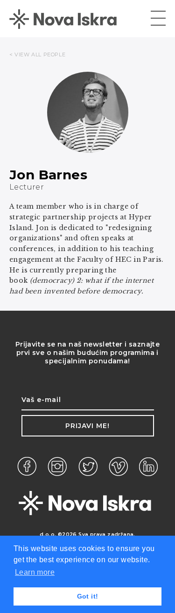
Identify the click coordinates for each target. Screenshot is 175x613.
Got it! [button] (87, 596)
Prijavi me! (87, 426)
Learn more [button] (35, 572)
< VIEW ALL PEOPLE (37, 54)
